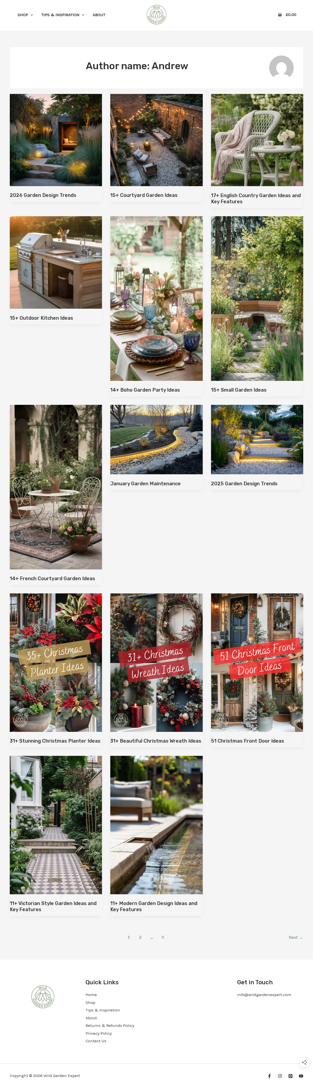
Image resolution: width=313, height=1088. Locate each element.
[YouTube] (301, 1076)
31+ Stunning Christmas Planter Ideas (55, 741)
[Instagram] (280, 1076)
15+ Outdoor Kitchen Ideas (41, 318)
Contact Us (96, 1040)
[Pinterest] (290, 1076)
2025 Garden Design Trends (244, 484)
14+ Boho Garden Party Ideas (145, 390)
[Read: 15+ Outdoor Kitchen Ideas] (56, 262)
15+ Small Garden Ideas (239, 390)
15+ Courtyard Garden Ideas (144, 195)
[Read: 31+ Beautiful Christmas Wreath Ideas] (156, 662)
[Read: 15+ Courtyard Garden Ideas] (156, 139)
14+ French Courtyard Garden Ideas (52, 578)
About (91, 1017)
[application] (30, 14)
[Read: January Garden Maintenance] (156, 439)
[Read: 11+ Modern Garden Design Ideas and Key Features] (156, 824)
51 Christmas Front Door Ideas (247, 741)
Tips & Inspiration (103, 1010)
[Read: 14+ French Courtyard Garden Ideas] (56, 486)
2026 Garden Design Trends (43, 195)
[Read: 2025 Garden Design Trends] (257, 439)
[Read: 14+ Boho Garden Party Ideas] (156, 298)
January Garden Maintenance (145, 484)
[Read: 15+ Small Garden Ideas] (257, 298)
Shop (90, 1002)
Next (296, 937)
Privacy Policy (99, 1033)
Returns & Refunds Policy (110, 1025)
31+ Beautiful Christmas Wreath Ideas (155, 741)
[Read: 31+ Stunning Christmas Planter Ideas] (56, 662)
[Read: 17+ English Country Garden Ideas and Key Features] (257, 139)
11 (162, 937)
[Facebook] (269, 1076)
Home (91, 994)
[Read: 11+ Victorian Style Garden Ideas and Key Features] (56, 824)
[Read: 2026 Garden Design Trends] (56, 139)
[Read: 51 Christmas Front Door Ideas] (257, 662)
